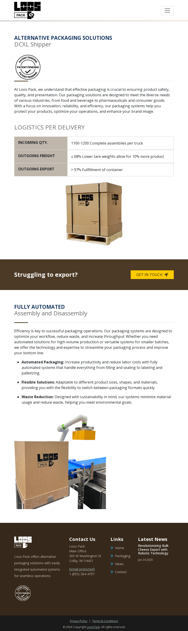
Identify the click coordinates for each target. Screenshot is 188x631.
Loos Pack (93, 627)
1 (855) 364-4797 (81, 574)
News (119, 564)
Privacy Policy (78, 621)
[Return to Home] (27, 10)
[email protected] (82, 569)
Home (119, 548)
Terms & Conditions (105, 621)
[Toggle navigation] (167, 10)
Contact (121, 572)
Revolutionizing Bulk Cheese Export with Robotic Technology (153, 549)
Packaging (122, 556)
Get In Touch (149, 274)
